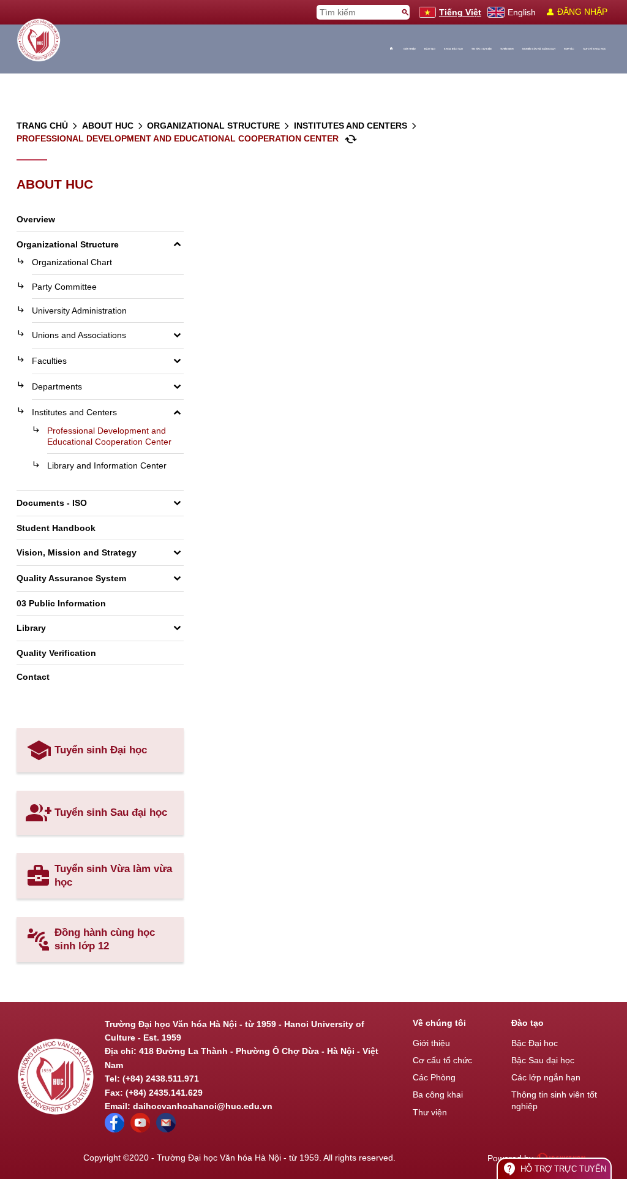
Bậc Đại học (534, 1043)
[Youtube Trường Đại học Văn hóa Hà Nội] (140, 1129)
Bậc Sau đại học (542, 1060)
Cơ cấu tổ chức (442, 1060)
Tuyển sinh (507, 49)
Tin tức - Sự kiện (481, 49)
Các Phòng (434, 1077)
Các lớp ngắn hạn (545, 1077)
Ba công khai (438, 1094)
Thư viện (430, 1112)
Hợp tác (569, 49)
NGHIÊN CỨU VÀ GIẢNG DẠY (538, 49)
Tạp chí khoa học (594, 49)
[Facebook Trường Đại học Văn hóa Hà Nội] (114, 1129)
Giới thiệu (410, 49)
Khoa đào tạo (453, 49)
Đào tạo (429, 49)
